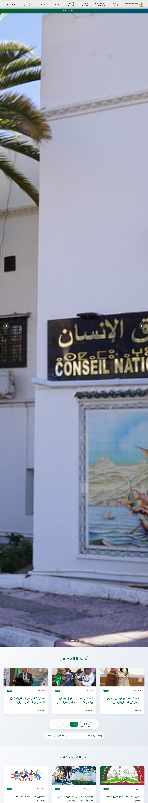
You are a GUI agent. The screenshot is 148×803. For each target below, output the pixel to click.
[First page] (59, 724)
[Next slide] (142, 326)
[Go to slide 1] (76, 640)
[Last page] (88, 724)
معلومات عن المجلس (99, 4)
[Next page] (82, 724)
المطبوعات (41, 4)
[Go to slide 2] (72, 640)
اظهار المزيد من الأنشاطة (56, 736)
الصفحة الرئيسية (116, 4)
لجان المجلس (84, 4)
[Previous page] (65, 724)
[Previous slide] (6, 326)
